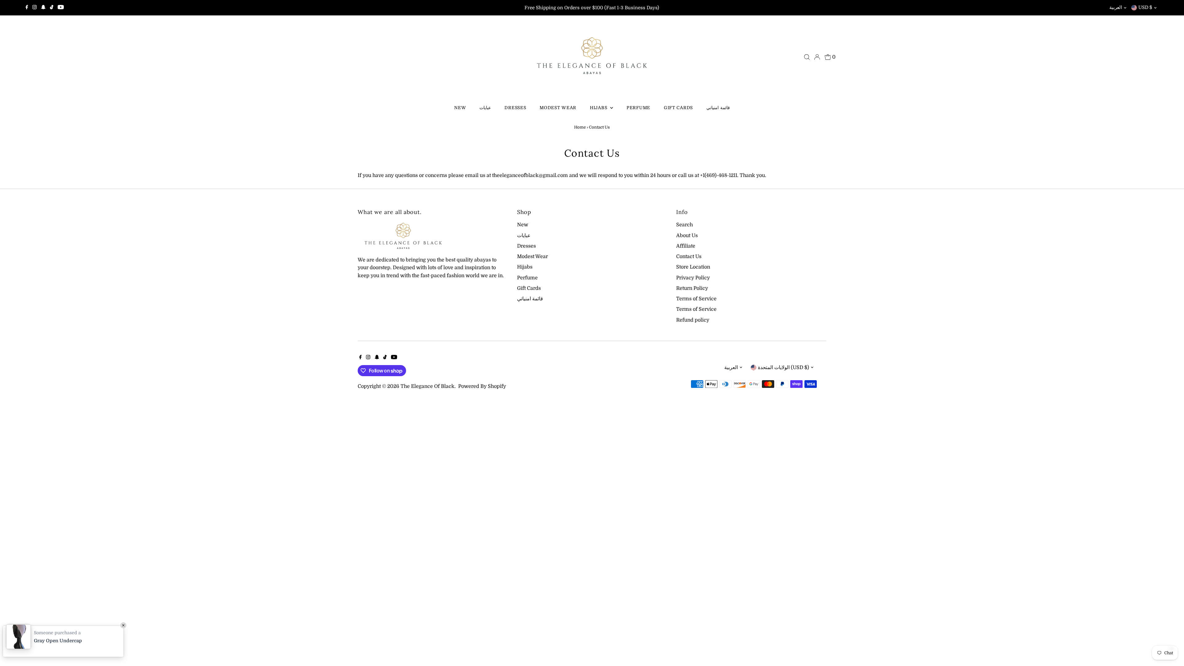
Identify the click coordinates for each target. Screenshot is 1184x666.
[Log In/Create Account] (817, 57)
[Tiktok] (51, 7)
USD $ (1145, 7)
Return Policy (692, 288)
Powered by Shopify (482, 386)
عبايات (485, 107)
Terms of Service (696, 299)
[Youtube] (60, 7)
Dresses (515, 107)
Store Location (693, 267)
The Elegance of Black (427, 386)
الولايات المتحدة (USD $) (783, 367)
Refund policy (692, 320)
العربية (1115, 7)
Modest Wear (558, 107)
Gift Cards (678, 107)
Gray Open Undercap (58, 640)
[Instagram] (34, 7)
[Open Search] (807, 57)
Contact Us (688, 256)
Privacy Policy (693, 278)
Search (684, 225)
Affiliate (685, 246)
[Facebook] (27, 7)
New (460, 107)
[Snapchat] (43, 7)
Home (580, 127)
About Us (687, 235)
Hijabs (599, 107)
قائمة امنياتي (718, 107)
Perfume (638, 107)
